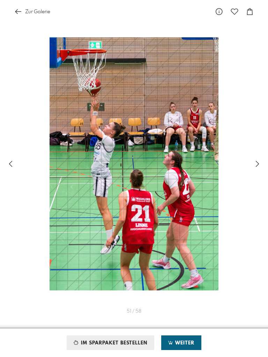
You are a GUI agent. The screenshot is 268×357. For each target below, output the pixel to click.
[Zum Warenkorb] (250, 11)
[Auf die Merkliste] (234, 11)
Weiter (184, 343)
